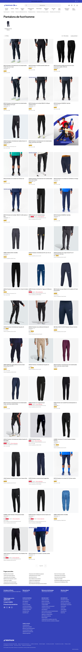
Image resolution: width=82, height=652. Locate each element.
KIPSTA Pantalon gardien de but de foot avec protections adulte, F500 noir (64, 66)
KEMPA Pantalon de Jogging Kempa (37, 402)
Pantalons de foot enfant (8, 573)
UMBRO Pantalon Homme (34, 439)
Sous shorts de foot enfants (59, 577)
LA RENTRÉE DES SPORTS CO (66, 142)
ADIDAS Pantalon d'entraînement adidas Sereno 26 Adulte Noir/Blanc (15, 141)
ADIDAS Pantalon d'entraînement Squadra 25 (14, 327)
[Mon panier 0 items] (77, 5)
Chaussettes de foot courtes (34, 575)
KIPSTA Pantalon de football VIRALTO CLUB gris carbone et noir (39, 104)
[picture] (16, 51)
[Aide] (71, 5)
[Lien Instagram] (12, 607)
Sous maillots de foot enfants (35, 578)
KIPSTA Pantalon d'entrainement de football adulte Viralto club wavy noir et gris (40, 141)
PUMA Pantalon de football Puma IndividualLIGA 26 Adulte (65, 403)
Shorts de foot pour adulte (59, 573)
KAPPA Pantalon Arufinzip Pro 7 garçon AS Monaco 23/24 (40, 290)
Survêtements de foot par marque (10, 583)
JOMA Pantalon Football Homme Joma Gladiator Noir (15, 553)
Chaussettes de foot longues (9, 577)
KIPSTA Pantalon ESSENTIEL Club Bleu (62, 215)
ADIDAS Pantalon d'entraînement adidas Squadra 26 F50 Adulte (16, 440)
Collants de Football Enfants (34, 580)
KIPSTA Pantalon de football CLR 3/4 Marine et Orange (66, 178)
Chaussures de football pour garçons (36, 573)
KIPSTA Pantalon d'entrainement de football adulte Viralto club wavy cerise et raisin (65, 365)
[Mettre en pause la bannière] (76, 1)
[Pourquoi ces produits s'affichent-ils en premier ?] (62, 35)
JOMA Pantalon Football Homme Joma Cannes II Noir (15, 478)
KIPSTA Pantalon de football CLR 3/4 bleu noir (14, 178)
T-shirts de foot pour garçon (9, 575)
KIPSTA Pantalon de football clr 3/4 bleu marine (39, 553)
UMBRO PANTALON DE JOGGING (11, 252)
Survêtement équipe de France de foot (62, 580)
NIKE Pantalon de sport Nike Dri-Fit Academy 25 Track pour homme (66, 290)
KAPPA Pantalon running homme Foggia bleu (39, 478)
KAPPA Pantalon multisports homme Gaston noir (40, 514)
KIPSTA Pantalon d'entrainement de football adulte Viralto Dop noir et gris (15, 66)
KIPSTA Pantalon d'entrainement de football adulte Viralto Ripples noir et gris (15, 104)
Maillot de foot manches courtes (10, 578)
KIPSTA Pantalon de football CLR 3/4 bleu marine (65, 478)
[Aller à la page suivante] (45, 565)
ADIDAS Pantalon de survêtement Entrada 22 (39, 327)
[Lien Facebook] (4, 607)
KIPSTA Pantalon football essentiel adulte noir (39, 65)
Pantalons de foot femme (8, 29)
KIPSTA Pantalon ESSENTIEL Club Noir (62, 103)
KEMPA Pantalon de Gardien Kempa (37, 215)
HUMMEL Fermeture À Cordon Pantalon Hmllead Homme (64, 440)
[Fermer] (77, 1)
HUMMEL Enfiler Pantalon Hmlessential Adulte (14, 514)
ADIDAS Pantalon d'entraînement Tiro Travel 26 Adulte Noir (16, 290)
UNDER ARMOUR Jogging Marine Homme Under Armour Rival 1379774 (14, 365)
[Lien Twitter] (7, 607)
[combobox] (74, 35)
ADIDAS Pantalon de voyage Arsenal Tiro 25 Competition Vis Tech (64, 253)
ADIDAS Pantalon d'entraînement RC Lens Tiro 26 (40, 252)
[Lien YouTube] (9, 607)
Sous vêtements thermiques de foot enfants (38, 583)
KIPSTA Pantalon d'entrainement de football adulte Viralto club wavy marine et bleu (15, 403)
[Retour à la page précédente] (36, 565)
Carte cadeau (73, 9)
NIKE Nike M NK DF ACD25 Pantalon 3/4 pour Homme (65, 327)
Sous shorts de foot (33, 577)
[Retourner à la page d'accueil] (11, 5)
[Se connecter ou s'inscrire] (74, 5)
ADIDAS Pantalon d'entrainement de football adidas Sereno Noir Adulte (40, 179)
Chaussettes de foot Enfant (59, 575)
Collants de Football (58, 578)
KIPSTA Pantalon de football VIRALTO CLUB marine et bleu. (16, 215)
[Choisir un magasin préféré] (69, 5)
